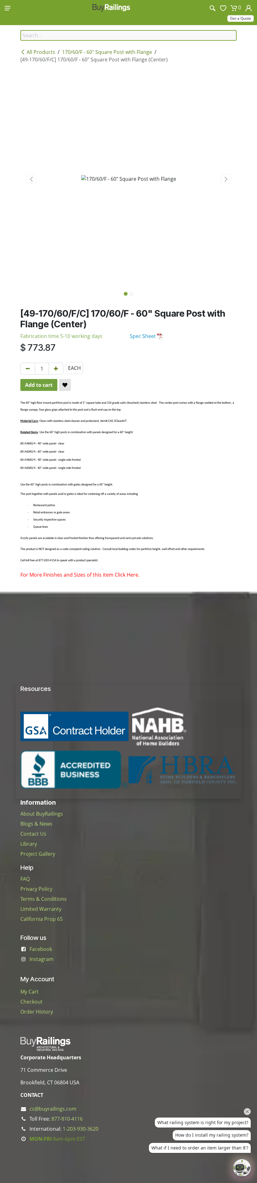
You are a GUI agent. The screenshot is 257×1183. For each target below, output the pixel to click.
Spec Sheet (143, 336)
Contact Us (33, 833)
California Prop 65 (41, 919)
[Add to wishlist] (65, 385)
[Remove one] (27, 369)
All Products (41, 52)
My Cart (29, 991)
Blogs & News (36, 823)
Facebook (40, 949)
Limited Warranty (40, 908)
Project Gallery (37, 853)
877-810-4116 (67, 1118)
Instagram (41, 959)
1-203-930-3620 (80, 1128)
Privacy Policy (36, 888)
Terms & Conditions (43, 898)
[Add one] (56, 369)
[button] (31, 179)
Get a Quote (240, 18)
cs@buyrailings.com (52, 1108)
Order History (36, 1011)
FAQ (25, 878)
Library (28, 843)
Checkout (31, 1001)
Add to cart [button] (39, 384)
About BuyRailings (41, 813)
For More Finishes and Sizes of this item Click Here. (79, 574)
